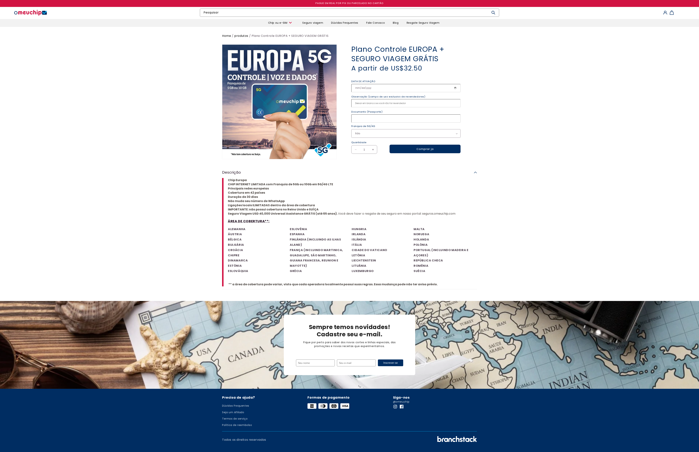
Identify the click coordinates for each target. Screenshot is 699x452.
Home (226, 36)
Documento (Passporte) (367, 112)
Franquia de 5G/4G (363, 126)
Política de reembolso (237, 425)
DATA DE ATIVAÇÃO (363, 81)
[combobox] (349, 13)
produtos (241, 36)
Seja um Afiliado (233, 412)
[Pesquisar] (493, 13)
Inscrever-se (390, 362)
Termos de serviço (235, 418)
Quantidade (358, 142)
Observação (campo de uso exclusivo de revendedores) (388, 96)
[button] (258, 21)
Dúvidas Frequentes (235, 406)
